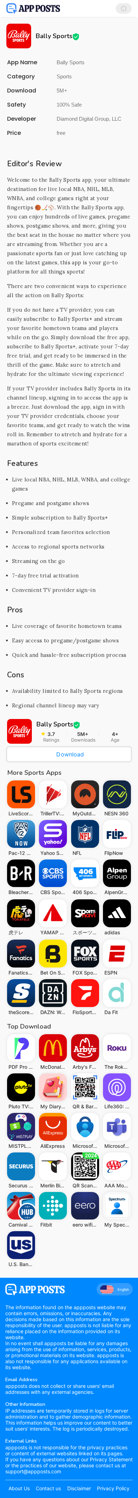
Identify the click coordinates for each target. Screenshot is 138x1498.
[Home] (33, 8)
